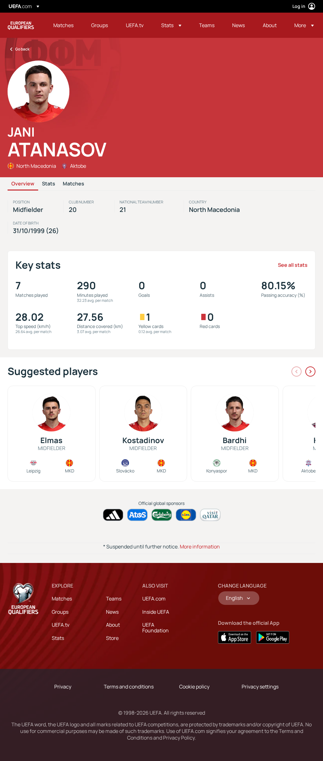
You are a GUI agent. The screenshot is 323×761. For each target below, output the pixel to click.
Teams (113, 598)
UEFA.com (154, 598)
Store (112, 638)
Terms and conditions (129, 686)
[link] (63, 25)
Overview (22, 184)
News (112, 611)
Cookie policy (194, 686)
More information (200, 546)
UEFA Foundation (155, 627)
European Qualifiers (21, 25)
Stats (48, 184)
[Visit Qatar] (210, 515)
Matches (73, 184)
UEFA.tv (60, 624)
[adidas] (113, 515)
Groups (60, 611)
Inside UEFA (155, 611)
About (113, 624)
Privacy (62, 686)
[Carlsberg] (161, 515)
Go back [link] (22, 49)
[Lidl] (186, 515)
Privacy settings (260, 686)
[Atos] (137, 515)
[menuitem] (64, 25)
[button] (171, 25)
